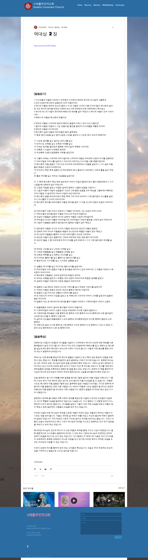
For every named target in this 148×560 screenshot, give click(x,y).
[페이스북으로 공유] (35, 469)
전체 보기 (121, 488)
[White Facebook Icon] (27, 531)
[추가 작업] (112, 27)
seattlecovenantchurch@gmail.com (38, 513)
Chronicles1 (38, 462)
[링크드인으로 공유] (46, 469)
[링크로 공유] (51, 469)
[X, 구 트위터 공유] (40, 469)
